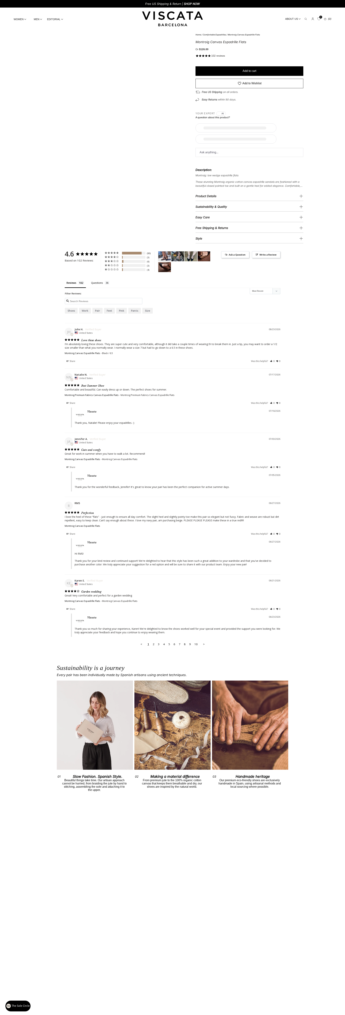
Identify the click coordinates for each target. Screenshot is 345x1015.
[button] (272, 361)
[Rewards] (18, 1006)
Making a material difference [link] (175, 776)
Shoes (71, 310)
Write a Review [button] (268, 254)
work (85, 310)
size (147, 310)
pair (97, 310)
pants (134, 310)
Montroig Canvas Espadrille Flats (244, 34)
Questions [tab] (97, 282)
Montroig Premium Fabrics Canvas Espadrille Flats (92, 395)
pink (121, 310)
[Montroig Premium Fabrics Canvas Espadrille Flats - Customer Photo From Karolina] (177, 256)
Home (198, 34)
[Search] (305, 19)
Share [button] (72, 361)
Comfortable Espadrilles (214, 34)
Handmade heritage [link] (253, 776)
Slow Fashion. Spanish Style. (97, 776)
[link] (172, 725)
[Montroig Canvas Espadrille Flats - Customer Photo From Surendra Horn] (164, 256)
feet (109, 310)
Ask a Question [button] (237, 254)
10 (196, 644)
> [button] (204, 644)
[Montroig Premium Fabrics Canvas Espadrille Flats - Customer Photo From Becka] (204, 256)
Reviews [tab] (71, 282)
